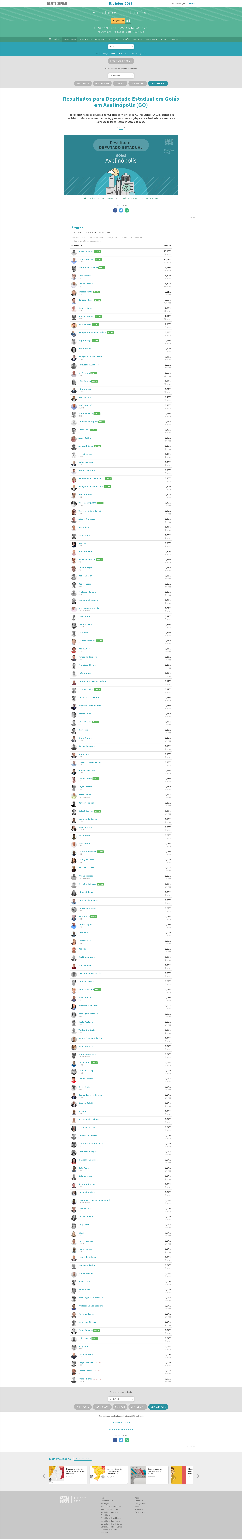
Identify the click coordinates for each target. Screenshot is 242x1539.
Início (57, 39)
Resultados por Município (121, 12)
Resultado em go (121, 1422)
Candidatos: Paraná (109, 1529)
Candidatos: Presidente (111, 1518)
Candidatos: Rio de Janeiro (112, 1524)
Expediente (140, 1512)
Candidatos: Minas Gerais (111, 1526)
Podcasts (139, 1509)
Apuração (104, 53)
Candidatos (85, 39)
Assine (137, 1497)
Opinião (125, 39)
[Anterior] (44, 1476)
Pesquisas (100, 39)
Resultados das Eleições (111, 1506)
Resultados (70, 39)
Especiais (139, 1500)
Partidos (104, 1532)
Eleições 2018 (121, 3)
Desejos (164, 39)
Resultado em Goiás (121, 61)
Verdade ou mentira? (109, 1512)
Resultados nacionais (121, 1429)
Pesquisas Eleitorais (109, 1509)
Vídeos (137, 1506)
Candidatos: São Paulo (110, 1521)
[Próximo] (198, 1476)
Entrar (192, 3)
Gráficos (176, 39)
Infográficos (140, 1503)
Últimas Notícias (108, 1500)
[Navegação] (50, 39)
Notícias (113, 39)
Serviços (137, 39)
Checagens (151, 39)
